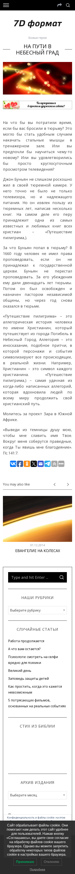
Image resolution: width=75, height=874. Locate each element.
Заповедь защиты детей (28, 678)
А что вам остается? (24, 649)
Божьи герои (37, 38)
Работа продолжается (26, 641)
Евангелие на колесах (37, 550)
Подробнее (37, 869)
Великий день (19, 670)
